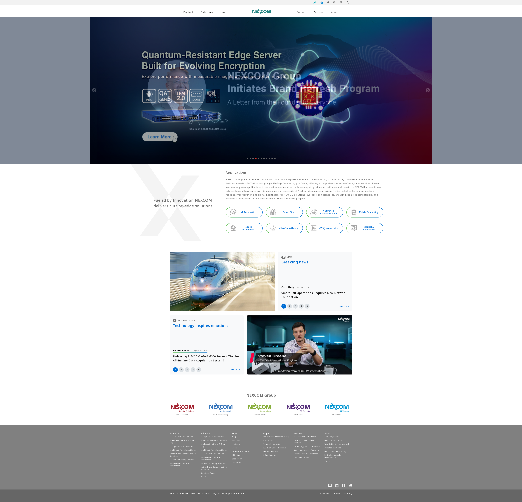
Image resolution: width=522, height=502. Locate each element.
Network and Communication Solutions (183, 455)
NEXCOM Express (270, 451)
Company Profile (331, 437)
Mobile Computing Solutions (183, 460)
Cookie (337, 493)
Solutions (207, 12)
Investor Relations (332, 448)
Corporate (236, 462)
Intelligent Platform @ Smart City (182, 441)
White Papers (238, 455)
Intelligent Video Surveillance (183, 450)
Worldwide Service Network (336, 444)
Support (302, 12)
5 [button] (307, 306)
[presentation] (94, 90)
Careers (328, 461)
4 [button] (301, 306)
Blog (234, 437)
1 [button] (283, 306)
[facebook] (343, 485)
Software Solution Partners (306, 454)
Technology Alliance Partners (307, 446)
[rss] (350, 485)
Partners (319, 12)
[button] (247, 158)
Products (189, 12)
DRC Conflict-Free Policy (335, 451)
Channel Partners (301, 457)
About (335, 12)
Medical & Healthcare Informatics (179, 464)
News (223, 12)
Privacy (348, 493)
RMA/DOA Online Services (274, 448)
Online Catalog (269, 455)
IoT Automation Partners (305, 437)
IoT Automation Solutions (181, 437)
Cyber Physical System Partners (304, 441)
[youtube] (330, 485)
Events (234, 448)
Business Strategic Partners (306, 450)
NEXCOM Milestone (333, 440)
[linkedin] (337, 485)
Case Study (237, 459)
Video (203, 477)
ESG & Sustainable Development (332, 456)
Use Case (236, 440)
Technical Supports (271, 444)
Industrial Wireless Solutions (214, 440)
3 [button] (295, 306)
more (344, 306)
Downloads (268, 440)
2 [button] (289, 306)
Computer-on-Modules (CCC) (276, 437)
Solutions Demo (208, 473)
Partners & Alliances (241, 451)
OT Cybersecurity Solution (182, 446)
